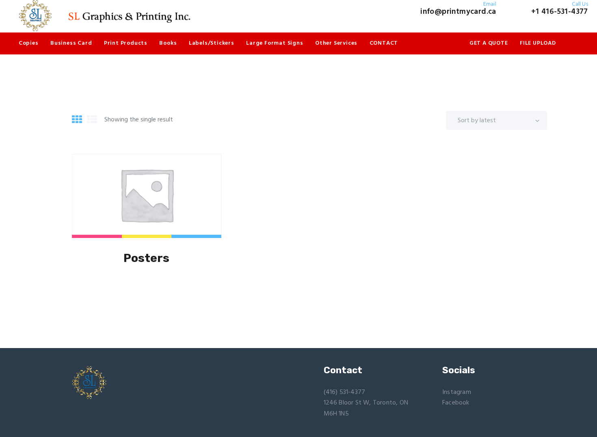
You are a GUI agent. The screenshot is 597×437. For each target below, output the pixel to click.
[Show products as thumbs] (77, 120)
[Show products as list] (92, 120)
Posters (146, 258)
